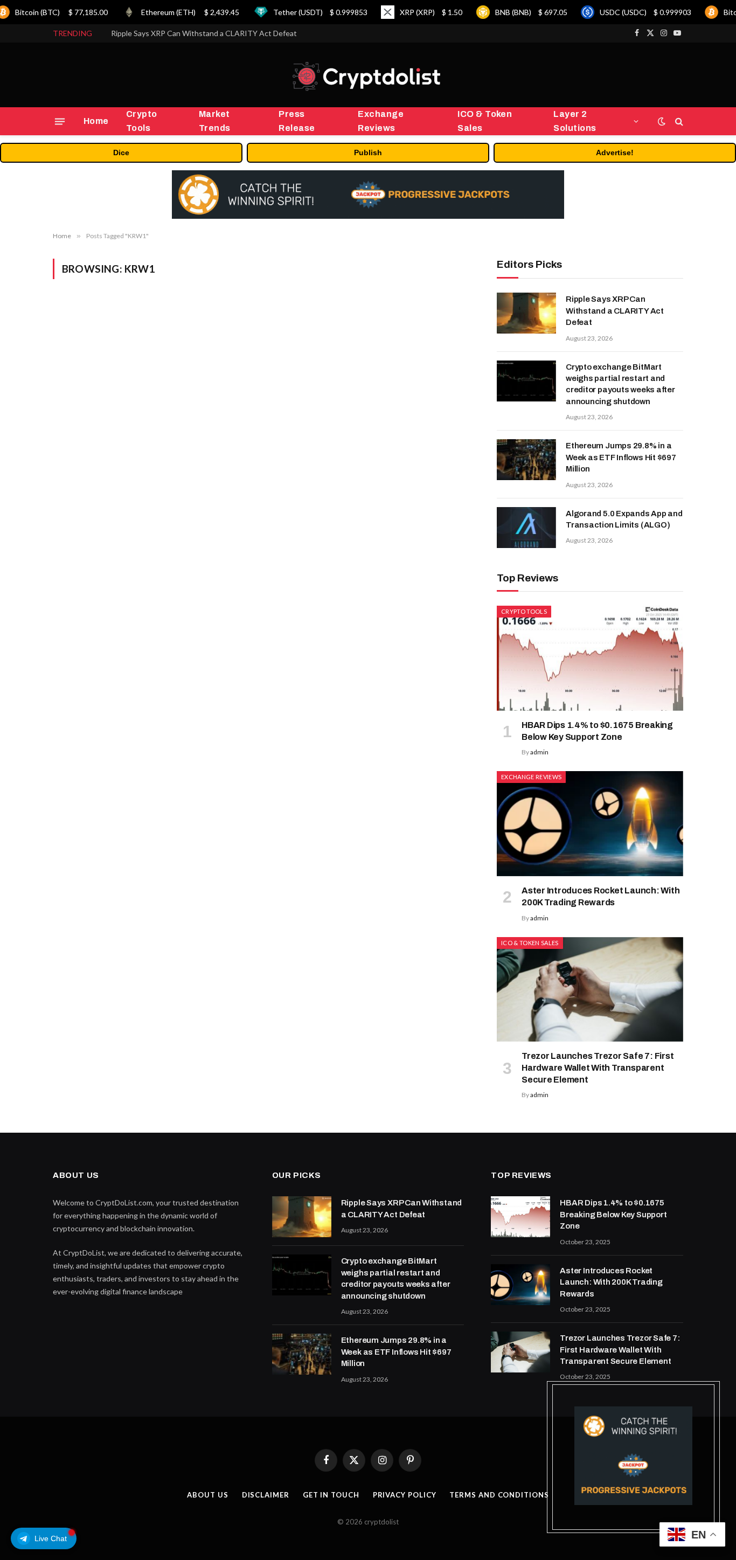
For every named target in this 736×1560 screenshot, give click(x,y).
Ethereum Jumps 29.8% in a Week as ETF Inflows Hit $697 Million (621, 457)
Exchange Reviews (381, 121)
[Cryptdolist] (368, 75)
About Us (207, 1494)
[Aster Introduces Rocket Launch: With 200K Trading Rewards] (590, 823)
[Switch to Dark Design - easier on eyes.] (661, 121)
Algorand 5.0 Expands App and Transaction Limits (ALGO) (624, 519)
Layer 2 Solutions (574, 121)
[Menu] (60, 121)
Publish (368, 152)
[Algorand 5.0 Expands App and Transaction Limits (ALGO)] (526, 527)
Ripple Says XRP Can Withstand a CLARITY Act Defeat (615, 311)
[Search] (678, 121)
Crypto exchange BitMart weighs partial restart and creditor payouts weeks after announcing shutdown (232, 33)
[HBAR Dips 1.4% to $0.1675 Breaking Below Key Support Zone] (590, 658)
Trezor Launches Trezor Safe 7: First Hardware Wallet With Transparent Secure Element (597, 1067)
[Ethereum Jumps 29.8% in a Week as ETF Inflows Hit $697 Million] (526, 459)
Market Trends (215, 121)
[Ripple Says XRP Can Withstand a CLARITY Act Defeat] (526, 313)
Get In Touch (331, 1494)
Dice (121, 152)
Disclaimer (265, 1494)
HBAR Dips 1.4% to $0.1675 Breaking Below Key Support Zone (597, 730)
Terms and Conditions (498, 1494)
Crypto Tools (141, 121)
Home (96, 121)
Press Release (297, 121)
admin (539, 752)
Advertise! (615, 152)
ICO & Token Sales (484, 121)
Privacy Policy (404, 1494)
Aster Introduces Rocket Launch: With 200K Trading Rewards (600, 896)
